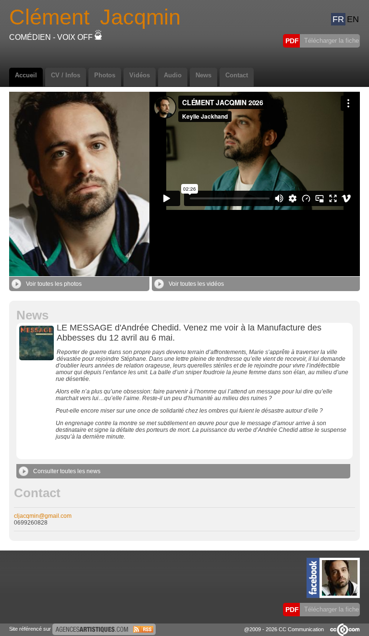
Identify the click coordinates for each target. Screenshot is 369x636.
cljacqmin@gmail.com (43, 516)
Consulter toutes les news (66, 471)
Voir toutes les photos (54, 284)
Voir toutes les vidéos (196, 284)
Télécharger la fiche (330, 40)
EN (353, 19)
